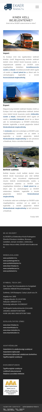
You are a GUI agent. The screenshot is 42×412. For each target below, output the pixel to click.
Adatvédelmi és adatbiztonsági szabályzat (17, 349)
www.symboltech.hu (10, 258)
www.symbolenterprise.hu (12, 263)
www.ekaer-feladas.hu (11, 266)
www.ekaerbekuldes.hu (11, 333)
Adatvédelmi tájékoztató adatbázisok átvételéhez (20, 354)
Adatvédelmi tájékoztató (11, 352)
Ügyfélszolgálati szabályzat (12, 357)
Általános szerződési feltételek (13, 374)
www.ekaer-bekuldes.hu (11, 330)
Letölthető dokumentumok (12, 371)
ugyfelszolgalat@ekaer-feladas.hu (31, 406)
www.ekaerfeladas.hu (10, 327)
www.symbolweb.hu (10, 271)
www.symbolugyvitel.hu (11, 261)
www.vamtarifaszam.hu (11, 268)
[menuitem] (4, 409)
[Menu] (36, 7)
